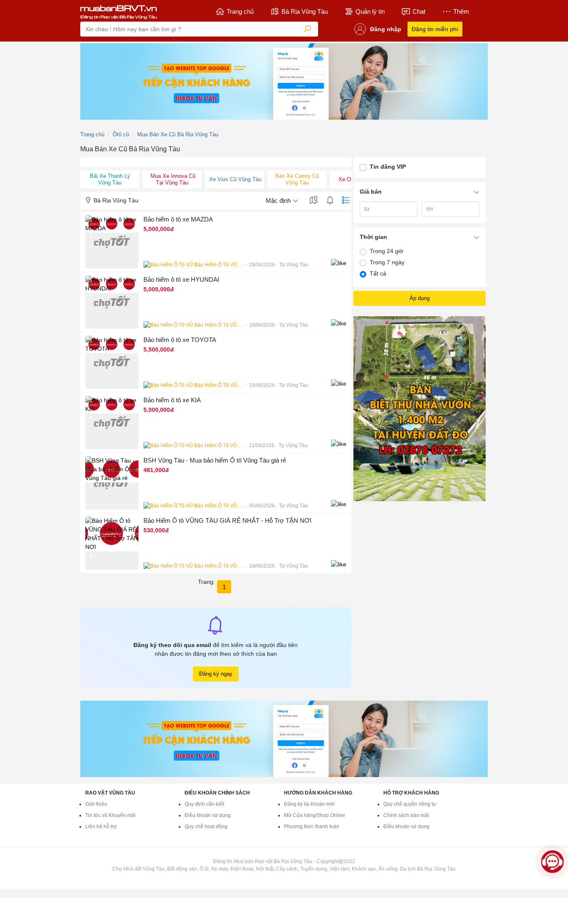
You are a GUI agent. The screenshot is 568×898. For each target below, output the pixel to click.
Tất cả (378, 273)
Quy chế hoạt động (206, 826)
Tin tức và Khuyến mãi (110, 815)
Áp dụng (420, 298)
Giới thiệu (96, 804)
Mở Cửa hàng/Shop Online (314, 815)
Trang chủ (240, 11)
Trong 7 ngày (387, 262)
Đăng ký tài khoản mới (309, 804)
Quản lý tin (370, 11)
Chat (418, 11)
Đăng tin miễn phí (435, 29)
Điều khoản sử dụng (208, 815)
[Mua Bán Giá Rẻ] (118, 11)
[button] (215, 242)
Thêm (461, 11)
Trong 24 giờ (386, 251)
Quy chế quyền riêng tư (409, 804)
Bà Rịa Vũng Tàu (305, 11)
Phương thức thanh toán (311, 826)
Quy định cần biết (204, 804)
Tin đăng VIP (388, 166)
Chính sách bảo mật (406, 815)
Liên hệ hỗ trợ (101, 826)
